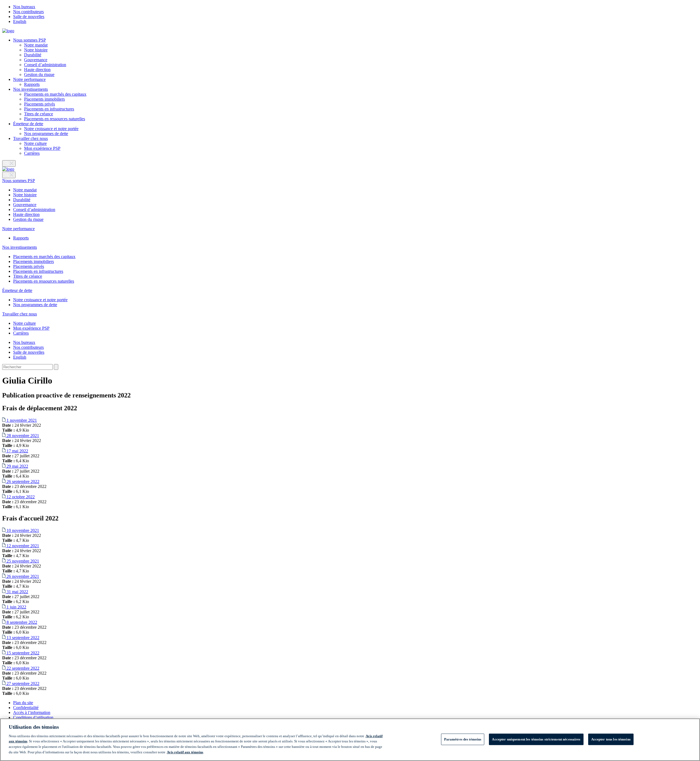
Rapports (32, 84)
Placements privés (39, 104)
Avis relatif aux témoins (185, 752)
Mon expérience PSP (42, 148)
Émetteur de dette (28, 123)
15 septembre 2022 (22, 653)
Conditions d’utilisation (33, 717)
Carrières (32, 153)
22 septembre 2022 (22, 668)
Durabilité (32, 54)
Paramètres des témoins (463, 739)
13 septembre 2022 (22, 637)
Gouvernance (35, 59)
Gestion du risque (39, 74)
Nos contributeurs (28, 11)
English (19, 21)
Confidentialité (26, 707)
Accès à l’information (31, 712)
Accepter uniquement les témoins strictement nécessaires (536, 739)
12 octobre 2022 (20, 496)
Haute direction (37, 69)
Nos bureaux (24, 6)
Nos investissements (30, 89)
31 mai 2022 (16, 591)
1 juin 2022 (15, 607)
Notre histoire (36, 50)
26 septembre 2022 (22, 481)
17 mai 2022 (16, 451)
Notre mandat (36, 45)
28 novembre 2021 (22, 435)
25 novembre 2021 (22, 561)
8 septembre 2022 (21, 622)
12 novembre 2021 (22, 545)
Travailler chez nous (30, 138)
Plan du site (23, 702)
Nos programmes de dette (46, 133)
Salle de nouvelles (28, 16)
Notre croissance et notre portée (51, 128)
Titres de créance (38, 114)
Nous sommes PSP (29, 40)
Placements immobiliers (44, 99)
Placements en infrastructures (49, 109)
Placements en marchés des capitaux (55, 94)
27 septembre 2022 (22, 683)
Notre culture (35, 143)
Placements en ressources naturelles (54, 118)
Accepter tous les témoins (611, 739)
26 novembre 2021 (22, 576)
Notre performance (29, 79)
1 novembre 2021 (21, 420)
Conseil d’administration (45, 64)
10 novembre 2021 (22, 530)
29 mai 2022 (16, 466)
